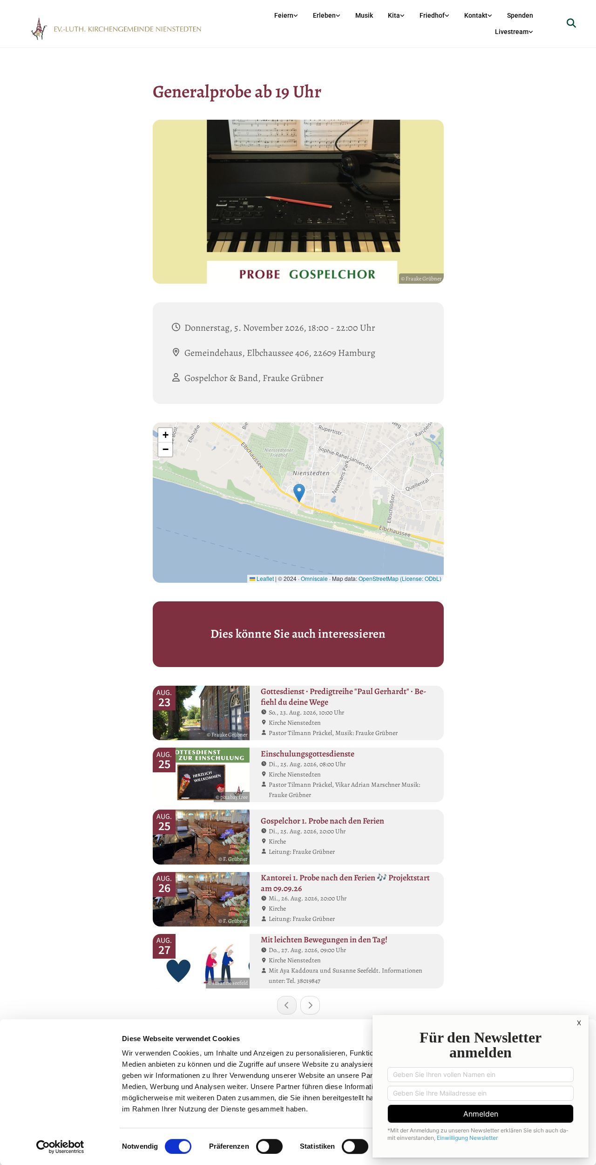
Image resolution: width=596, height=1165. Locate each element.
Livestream (511, 31)
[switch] (269, 1146)
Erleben (324, 15)
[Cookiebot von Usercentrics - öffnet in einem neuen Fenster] (60, 1147)
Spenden (520, 15)
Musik (364, 15)
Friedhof (432, 15)
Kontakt (476, 15)
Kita (394, 15)
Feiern (283, 15)
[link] (286, 15)
